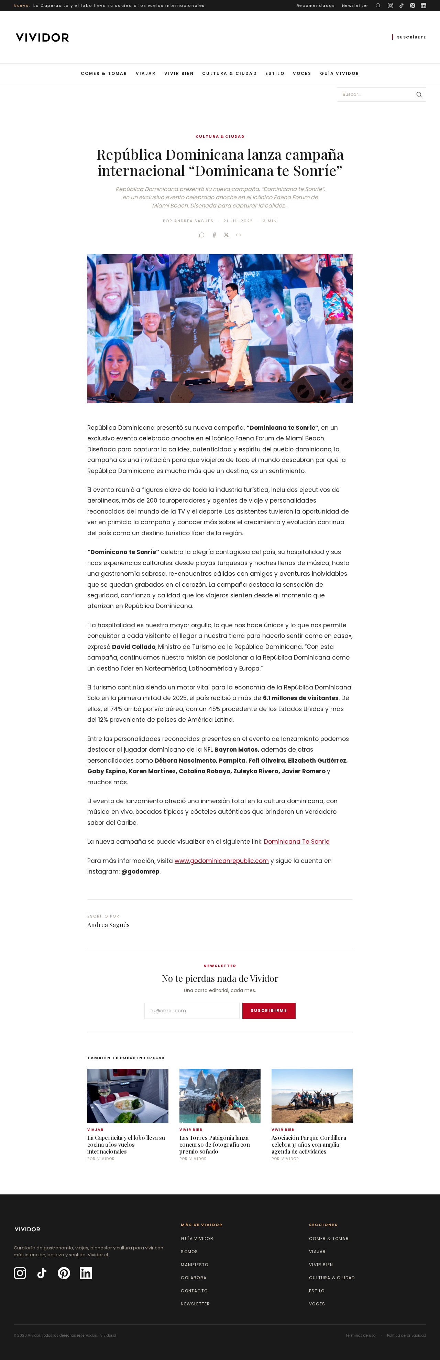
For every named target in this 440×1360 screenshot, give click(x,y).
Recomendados (316, 5)
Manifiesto (194, 1265)
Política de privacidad (406, 1335)
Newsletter (355, 5)
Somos (189, 1252)
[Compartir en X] (226, 234)
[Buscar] (378, 5)
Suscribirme (269, 1010)
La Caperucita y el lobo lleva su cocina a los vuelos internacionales (119, 5)
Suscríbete (412, 37)
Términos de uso (360, 1335)
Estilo (275, 73)
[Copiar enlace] (238, 235)
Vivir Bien (179, 73)
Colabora (194, 1278)
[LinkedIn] (423, 5)
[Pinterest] (412, 5)
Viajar (146, 73)
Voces (302, 73)
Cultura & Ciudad (229, 73)
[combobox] (381, 94)
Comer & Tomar (104, 73)
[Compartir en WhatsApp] (202, 235)
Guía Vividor (340, 73)
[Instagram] (390, 5)
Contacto (194, 1291)
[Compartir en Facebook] (214, 235)
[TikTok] (401, 5)
